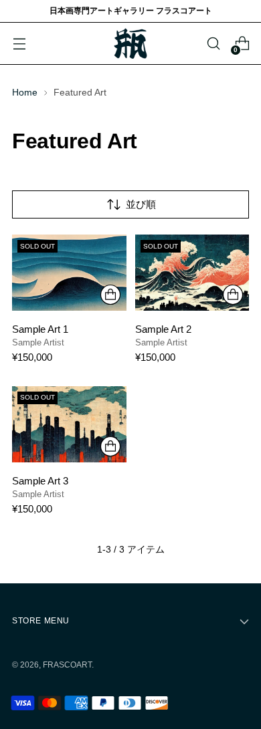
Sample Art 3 (40, 480)
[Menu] (19, 43)
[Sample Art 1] (69, 273)
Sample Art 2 (163, 329)
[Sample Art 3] (69, 424)
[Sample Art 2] (192, 273)
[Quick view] (110, 295)
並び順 (141, 204)
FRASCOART (67, 665)
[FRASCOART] (130, 43)
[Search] (213, 43)
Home (24, 93)
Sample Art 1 (40, 329)
